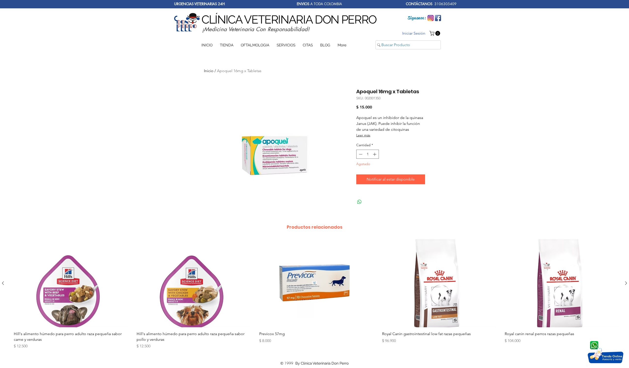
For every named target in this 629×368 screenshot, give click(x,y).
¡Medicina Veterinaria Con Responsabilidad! (255, 29)
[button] (435, 33)
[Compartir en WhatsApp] (359, 202)
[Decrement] (360, 154)
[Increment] (375, 154)
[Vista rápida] (69, 283)
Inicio (209, 70)
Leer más (363, 135)
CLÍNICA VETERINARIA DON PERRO (288, 19)
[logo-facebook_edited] (438, 18)
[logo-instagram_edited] (431, 18)
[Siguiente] (626, 283)
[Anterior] (3, 283)
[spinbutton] (367, 154)
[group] (314, 296)
